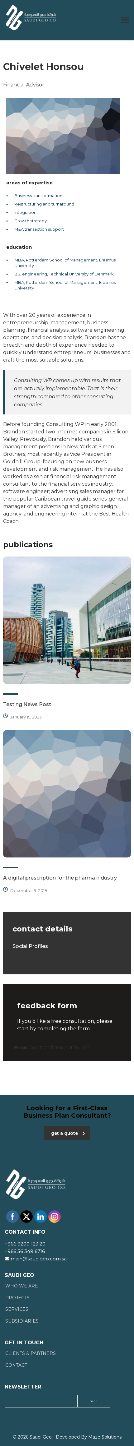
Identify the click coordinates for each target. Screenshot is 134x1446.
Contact (16, 1365)
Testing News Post (27, 704)
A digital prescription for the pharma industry (60, 878)
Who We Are (21, 1286)
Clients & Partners (30, 1353)
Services (16, 1309)
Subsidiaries (22, 1321)
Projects (17, 1297)
